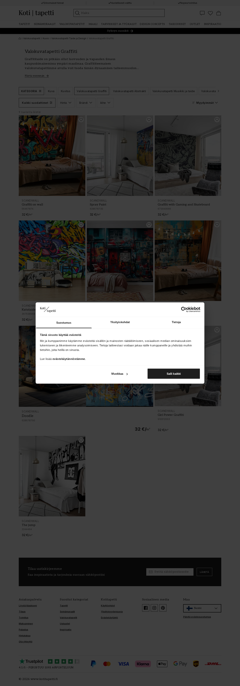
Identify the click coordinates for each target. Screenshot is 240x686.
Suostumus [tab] (63, 322)
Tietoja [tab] (176, 321)
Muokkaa (117, 373)
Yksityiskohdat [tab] (120, 321)
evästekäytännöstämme (68, 358)
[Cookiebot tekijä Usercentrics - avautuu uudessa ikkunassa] (183, 309)
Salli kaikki (174, 373)
